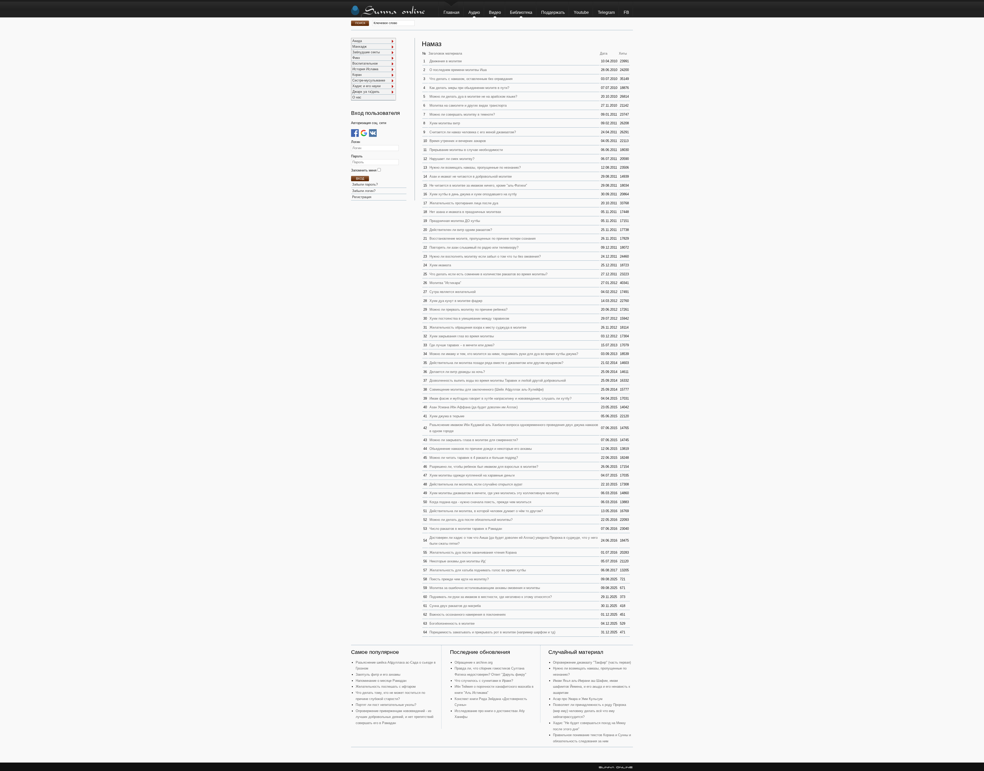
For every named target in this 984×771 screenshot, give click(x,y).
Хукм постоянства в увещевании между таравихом (469, 318)
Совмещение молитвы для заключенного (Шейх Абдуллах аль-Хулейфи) (486, 389)
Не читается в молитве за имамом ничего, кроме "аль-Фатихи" (478, 185)
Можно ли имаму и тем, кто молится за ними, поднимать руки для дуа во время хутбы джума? (503, 354)
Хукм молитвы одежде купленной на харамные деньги (472, 475)
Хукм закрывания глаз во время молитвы (461, 336)
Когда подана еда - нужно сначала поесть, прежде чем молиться (480, 502)
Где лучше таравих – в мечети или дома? (461, 345)
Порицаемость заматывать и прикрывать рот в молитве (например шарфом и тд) (492, 632)
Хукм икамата (440, 265)
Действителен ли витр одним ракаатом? (460, 230)
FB (626, 12)
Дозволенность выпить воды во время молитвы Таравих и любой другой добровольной (497, 380)
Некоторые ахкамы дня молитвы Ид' (457, 561)
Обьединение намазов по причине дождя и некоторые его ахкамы (480, 449)
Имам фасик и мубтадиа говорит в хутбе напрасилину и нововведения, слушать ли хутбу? (500, 398)
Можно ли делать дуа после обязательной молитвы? (470, 520)
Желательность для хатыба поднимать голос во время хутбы (477, 570)
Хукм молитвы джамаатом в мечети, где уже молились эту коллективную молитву (494, 493)
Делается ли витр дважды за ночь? (457, 372)
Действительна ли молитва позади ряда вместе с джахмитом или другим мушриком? (496, 363)
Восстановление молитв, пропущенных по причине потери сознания (482, 238)
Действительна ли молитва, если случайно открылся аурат (475, 484)
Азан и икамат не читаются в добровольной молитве (470, 176)
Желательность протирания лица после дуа (463, 203)
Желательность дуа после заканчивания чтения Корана (473, 552)
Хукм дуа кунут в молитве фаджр (455, 301)
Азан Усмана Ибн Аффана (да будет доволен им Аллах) (473, 407)
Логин (355, 142)
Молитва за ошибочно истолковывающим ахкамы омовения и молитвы (484, 588)
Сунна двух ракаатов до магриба (455, 606)
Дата (603, 53)
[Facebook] (355, 133)
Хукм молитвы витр (444, 123)
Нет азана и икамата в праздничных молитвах (465, 212)
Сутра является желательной (452, 292)
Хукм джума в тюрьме (446, 416)
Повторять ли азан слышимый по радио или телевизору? (473, 247)
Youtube (581, 12)
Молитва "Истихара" (445, 283)
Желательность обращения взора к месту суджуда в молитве (477, 327)
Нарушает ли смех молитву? (451, 159)
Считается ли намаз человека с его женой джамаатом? (472, 132)
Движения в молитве (445, 61)
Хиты (623, 53)
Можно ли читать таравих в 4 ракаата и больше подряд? (473, 458)
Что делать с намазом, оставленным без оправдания (470, 79)
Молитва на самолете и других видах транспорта (468, 105)
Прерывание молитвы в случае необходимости (466, 150)
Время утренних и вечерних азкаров (457, 141)
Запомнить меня (364, 170)
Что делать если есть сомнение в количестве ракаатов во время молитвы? (488, 274)
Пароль (357, 156)
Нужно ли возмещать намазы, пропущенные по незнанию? (475, 167)
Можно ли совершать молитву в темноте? (462, 114)
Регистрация (361, 197)
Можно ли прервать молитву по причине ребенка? (468, 309)
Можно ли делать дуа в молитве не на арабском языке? (473, 96)
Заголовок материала (445, 53)
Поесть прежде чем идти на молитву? (459, 579)
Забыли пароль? (365, 184)
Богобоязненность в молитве (452, 623)
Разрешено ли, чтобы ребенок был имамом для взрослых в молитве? (483, 467)
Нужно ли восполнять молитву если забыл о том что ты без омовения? (485, 256)
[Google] (364, 133)
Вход (360, 178)
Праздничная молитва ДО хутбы (454, 221)
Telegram (606, 12)
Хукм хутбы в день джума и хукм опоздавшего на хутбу (473, 194)
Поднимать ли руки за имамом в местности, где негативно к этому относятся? (490, 597)
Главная (451, 12)
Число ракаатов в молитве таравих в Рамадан (465, 529)
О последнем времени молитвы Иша (458, 70)
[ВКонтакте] (373, 133)
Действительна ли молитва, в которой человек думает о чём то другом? (486, 511)
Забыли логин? (363, 191)
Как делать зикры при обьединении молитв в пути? (469, 88)
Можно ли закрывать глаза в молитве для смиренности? (473, 440)
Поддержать (553, 12)
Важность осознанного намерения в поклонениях (467, 614)
